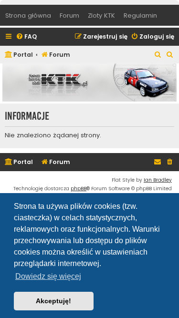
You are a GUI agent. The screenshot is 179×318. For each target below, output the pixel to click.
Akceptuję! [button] (53, 301)
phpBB (78, 188)
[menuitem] (26, 37)
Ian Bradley (158, 180)
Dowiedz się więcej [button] (48, 276)
